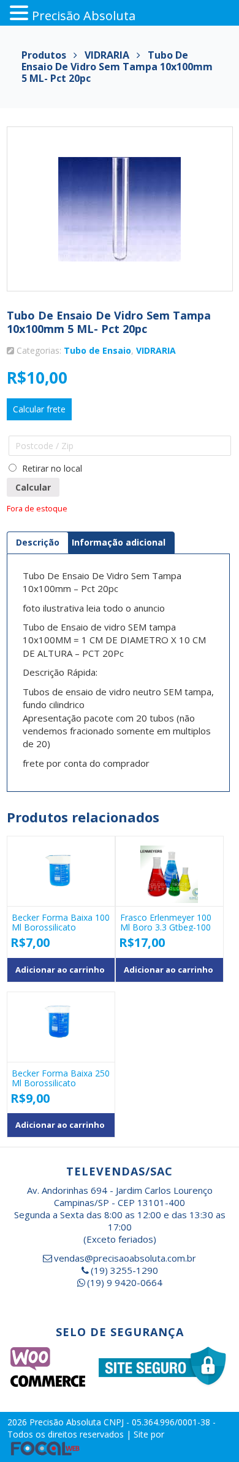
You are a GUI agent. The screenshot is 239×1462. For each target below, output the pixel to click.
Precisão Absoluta (66, 1422)
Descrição (37, 542)
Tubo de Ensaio (97, 350)
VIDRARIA (156, 350)
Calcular (33, 487)
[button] (21, 13)
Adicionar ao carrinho (60, 969)
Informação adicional (118, 542)
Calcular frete (39, 409)
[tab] (38, 543)
